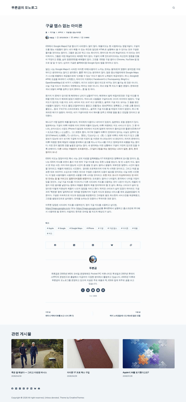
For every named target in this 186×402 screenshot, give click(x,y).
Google (61, 228)
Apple (76, 37)
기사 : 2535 (93, 296)
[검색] (174, 8)
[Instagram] (20, 388)
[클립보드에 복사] (130, 245)
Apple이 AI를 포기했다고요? (136, 372)
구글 (100, 228)
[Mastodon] (27, 388)
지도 (49, 233)
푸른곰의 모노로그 (24, 7)
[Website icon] (88, 290)
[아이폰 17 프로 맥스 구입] (93, 353)
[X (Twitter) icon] (93, 290)
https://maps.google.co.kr (58, 208)
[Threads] (93, 245)
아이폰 (124, 228)
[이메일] (39, 388)
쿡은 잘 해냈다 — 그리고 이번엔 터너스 (29, 372)
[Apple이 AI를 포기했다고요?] (149, 353)
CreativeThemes (76, 397)
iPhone (90, 228)
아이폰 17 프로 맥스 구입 (78, 372)
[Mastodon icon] (103, 290)
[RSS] (31, 388)
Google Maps (76, 228)
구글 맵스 (112, 228)
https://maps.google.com (88, 208)
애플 (135, 228)
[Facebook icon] (83, 290)
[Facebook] (55, 245)
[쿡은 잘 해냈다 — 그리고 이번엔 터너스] (37, 353)
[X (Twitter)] (74, 245)
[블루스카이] (111, 245)
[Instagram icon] (98, 290)
